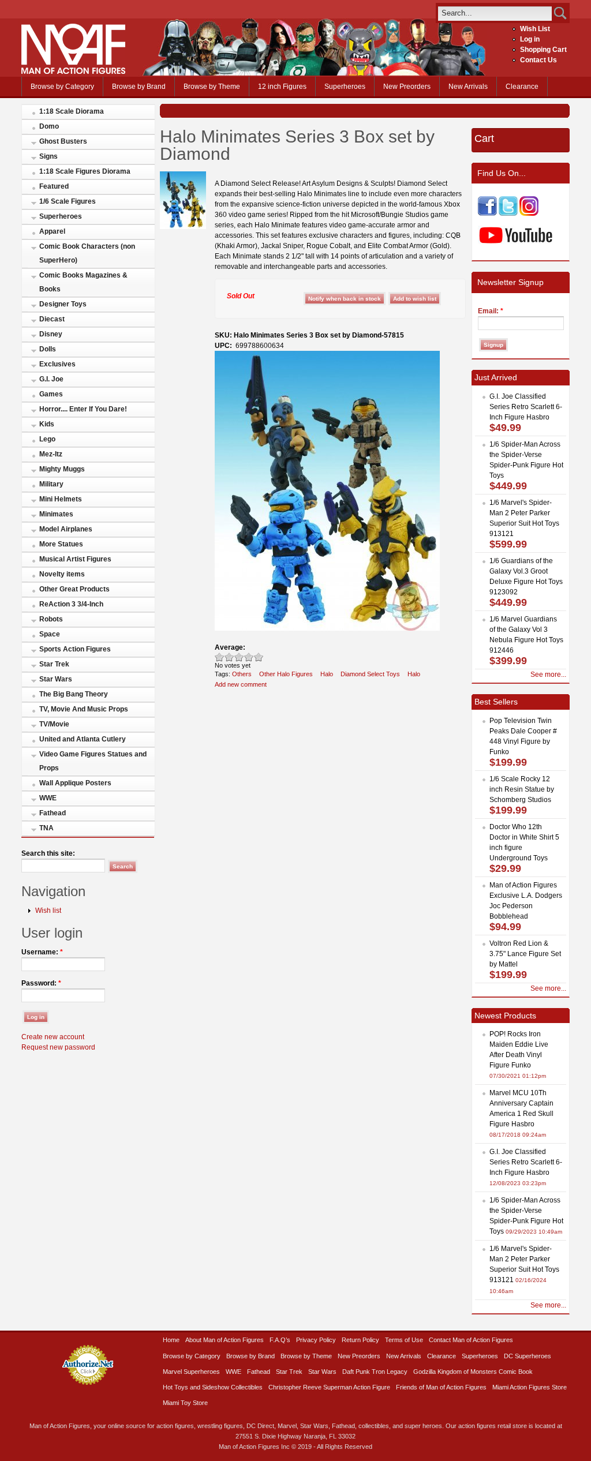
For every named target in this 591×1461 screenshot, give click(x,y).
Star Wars (55, 679)
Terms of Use (404, 1339)
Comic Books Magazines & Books (83, 282)
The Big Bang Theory (73, 694)
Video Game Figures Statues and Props (93, 761)
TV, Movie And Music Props (83, 709)
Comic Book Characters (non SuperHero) (87, 253)
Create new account (52, 1037)
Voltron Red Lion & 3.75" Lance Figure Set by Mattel (525, 953)
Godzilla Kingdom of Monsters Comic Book (473, 1371)
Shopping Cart (543, 50)
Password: (41, 983)
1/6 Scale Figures (67, 201)
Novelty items (62, 574)
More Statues (61, 544)
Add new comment (241, 684)
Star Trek (54, 664)
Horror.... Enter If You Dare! (83, 409)
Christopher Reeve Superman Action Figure (329, 1387)
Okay (229, 657)
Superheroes (344, 87)
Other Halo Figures (286, 673)
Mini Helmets (60, 499)
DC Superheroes (527, 1356)
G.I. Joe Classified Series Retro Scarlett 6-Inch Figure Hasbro (525, 406)
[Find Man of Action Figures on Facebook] (487, 213)
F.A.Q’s (280, 1339)
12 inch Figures (282, 87)
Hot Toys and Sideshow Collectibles (213, 1387)
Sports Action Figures (75, 649)
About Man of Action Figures (224, 1339)
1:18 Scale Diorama (71, 111)
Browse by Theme (212, 87)
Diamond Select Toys (370, 673)
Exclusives (57, 364)
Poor (220, 657)
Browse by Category (62, 87)
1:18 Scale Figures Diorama (84, 171)
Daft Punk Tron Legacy (374, 1371)
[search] (495, 13)
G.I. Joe (51, 379)
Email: (490, 311)
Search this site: (48, 853)
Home (171, 1339)
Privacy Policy (316, 1339)
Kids (46, 424)
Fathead (52, 813)
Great (249, 657)
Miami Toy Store (185, 1402)
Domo (49, 126)
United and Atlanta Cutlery (82, 739)
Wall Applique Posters (75, 783)
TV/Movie (54, 724)
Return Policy (360, 1339)
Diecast (52, 319)
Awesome (259, 657)
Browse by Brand (139, 87)
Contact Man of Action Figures (471, 1339)
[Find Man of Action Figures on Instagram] (528, 213)
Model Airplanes (65, 529)
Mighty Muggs (62, 469)
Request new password (58, 1047)
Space (49, 634)
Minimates (56, 514)
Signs (48, 156)
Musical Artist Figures (75, 559)
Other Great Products (74, 589)
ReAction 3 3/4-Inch (71, 604)
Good (239, 657)
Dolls (47, 349)
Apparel (52, 231)
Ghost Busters (63, 141)
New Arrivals (468, 87)
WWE (48, 798)
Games (51, 394)
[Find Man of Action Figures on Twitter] (508, 213)
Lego (47, 439)
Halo (326, 673)
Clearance (522, 87)
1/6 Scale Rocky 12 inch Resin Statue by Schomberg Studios (521, 789)
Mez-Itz (50, 454)
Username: (42, 952)
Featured (54, 186)
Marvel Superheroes (191, 1371)
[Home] (73, 72)
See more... (548, 674)
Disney (50, 334)
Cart (484, 138)
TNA (46, 828)
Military (51, 484)
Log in (530, 39)
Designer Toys (63, 304)
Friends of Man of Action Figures (441, 1387)
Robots (51, 619)
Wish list (48, 910)
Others (242, 673)
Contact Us (538, 60)
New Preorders (407, 87)
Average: (230, 647)
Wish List (535, 29)
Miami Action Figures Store (529, 1387)
